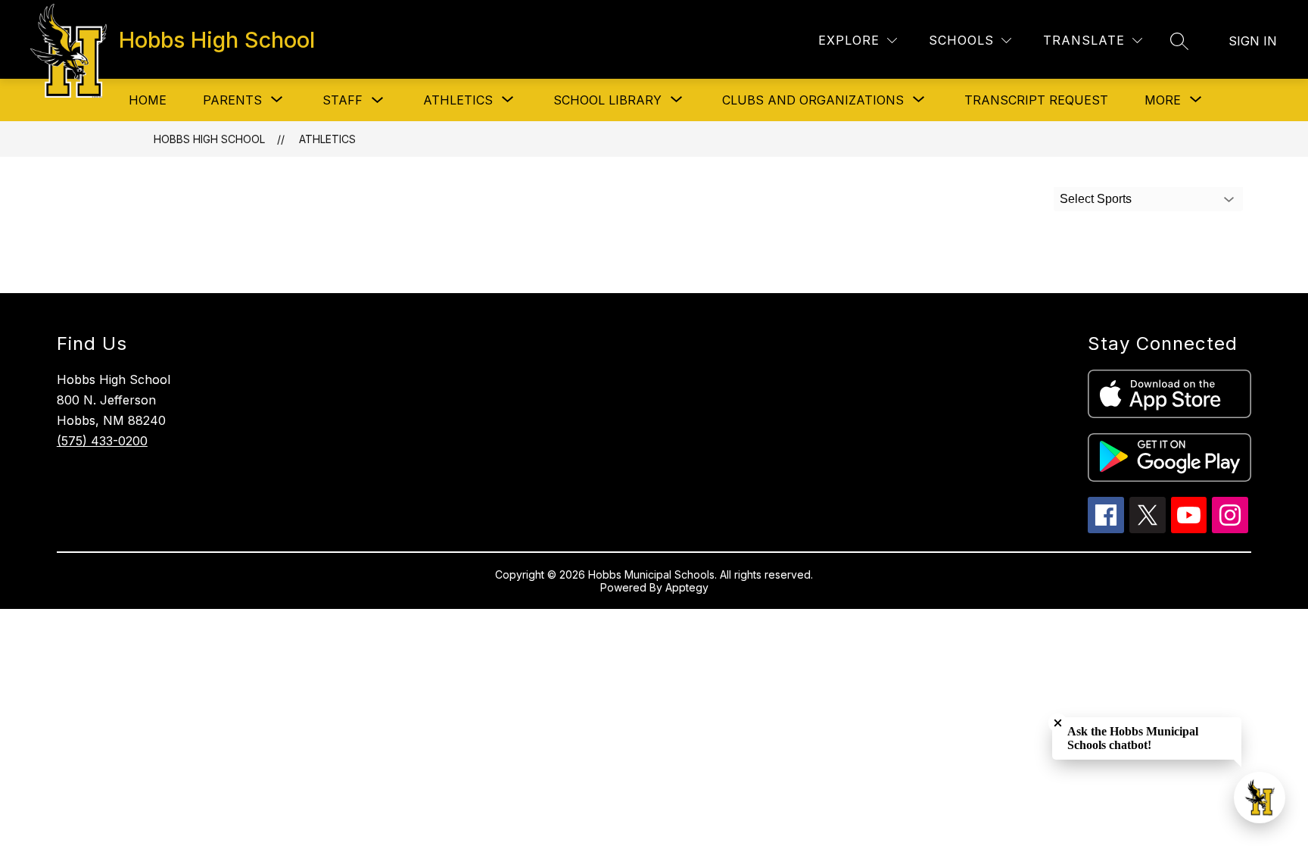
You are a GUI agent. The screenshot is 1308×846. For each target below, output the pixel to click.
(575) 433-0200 (102, 440)
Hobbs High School (209, 139)
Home (148, 100)
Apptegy (686, 587)
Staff (342, 100)
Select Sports (1096, 198)
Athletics (327, 139)
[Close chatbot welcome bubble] (1057, 722)
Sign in (1253, 40)
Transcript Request (1036, 100)
